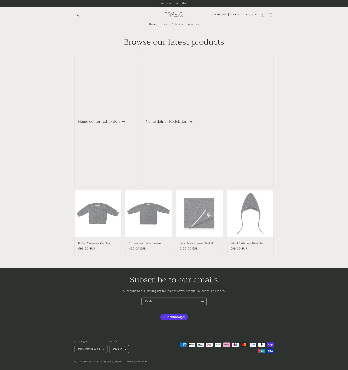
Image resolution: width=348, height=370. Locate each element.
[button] (78, 15)
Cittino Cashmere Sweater (145, 243)
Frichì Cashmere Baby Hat (246, 243)
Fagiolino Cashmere (92, 362)
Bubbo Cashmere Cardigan (94, 243)
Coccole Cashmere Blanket (196, 243)
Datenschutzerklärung (136, 362)
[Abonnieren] (202, 301)
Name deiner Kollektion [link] (99, 121)
